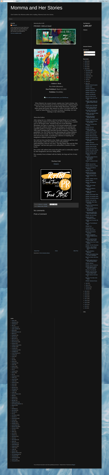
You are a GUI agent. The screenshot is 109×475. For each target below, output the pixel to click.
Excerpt (13, 367)
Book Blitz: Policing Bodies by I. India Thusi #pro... (91, 111)
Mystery (13, 405)
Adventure (14, 322)
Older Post (75, 250)
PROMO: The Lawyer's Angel (92, 119)
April (87, 283)
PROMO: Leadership (90, 88)
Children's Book (40, 206)
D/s (12, 358)
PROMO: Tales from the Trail (92, 144)
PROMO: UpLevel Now (91, 164)
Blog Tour (14, 340)
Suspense (14, 446)
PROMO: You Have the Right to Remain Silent (92, 114)
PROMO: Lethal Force (90, 92)
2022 (86, 68)
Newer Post (36, 250)
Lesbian (13, 390)
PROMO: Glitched (89, 263)
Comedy (13, 348)
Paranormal (14, 418)
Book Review (15, 341)
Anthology (14, 323)
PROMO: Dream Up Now (91, 146)
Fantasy (13, 371)
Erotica (13, 366)
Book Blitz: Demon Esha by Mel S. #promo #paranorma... (91, 158)
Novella (13, 416)
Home (10, 19)
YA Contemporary (15, 454)
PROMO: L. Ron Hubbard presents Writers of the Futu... (91, 248)
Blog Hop (14, 336)
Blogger (73, 464)
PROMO (45, 206)
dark (13, 359)
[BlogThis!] (52, 204)
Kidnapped (14, 389)
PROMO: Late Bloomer (91, 94)
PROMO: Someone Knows (91, 280)
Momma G (14, 25)
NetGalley (14, 408)
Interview (14, 387)
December (88, 70)
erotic (13, 364)
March (87, 285)
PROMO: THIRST (89, 180)
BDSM (13, 330)
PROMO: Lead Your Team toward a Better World (91, 272)
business (14, 343)
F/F (12, 369)
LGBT (13, 392)
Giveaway (14, 376)
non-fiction (14, 415)
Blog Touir (14, 338)
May (87, 83)
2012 (86, 308)
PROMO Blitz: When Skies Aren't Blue (91, 203)
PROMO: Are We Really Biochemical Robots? (91, 173)
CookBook (14, 351)
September (88, 75)
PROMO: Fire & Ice (90, 127)
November (88, 72)
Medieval (14, 397)
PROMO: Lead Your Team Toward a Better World (91, 239)
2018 (86, 296)
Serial (13, 438)
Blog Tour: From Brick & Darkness (91, 168)
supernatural (14, 444)
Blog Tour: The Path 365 (91, 270)
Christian (14, 346)
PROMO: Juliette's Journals (91, 178)
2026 (86, 61)
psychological (15, 425)
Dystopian (14, 363)
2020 (86, 293)
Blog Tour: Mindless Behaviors (90, 252)
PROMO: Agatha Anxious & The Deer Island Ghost (91, 261)
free (12, 374)
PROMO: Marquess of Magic (92, 165)
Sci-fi (13, 433)
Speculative (14, 439)
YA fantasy (14, 456)
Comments (87, 54)
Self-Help (14, 436)
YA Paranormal (15, 457)
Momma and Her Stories (36, 7)
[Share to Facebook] (55, 204)
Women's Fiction (15, 452)
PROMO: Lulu (89, 226)
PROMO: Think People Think (92, 194)
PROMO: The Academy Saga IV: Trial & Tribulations (92, 255)
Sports (13, 441)
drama (13, 361)
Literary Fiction (15, 394)
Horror (13, 384)
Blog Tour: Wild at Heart (91, 96)
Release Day (14, 426)
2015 (86, 302)
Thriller (13, 447)
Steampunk (14, 442)
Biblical (13, 333)
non (12, 413)
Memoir (13, 398)
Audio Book (14, 327)
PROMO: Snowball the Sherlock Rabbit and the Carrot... (91, 236)
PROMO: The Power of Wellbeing (90, 192)
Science (13, 434)
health (13, 380)
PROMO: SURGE (89, 170)
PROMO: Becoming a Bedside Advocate (90, 117)
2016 (86, 300)
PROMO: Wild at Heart (90, 230)
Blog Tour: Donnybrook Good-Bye (91, 232)
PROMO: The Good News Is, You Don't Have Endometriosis (92, 209)
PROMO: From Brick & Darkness (90, 189)
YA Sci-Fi (14, 459)
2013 (86, 306)
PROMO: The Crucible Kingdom (90, 186)
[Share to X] (53, 204)
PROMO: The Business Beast (92, 198)
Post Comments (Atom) (45, 253)
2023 (86, 66)
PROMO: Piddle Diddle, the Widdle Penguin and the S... (91, 102)
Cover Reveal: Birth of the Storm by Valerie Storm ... (92, 213)
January (88, 288)
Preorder (14, 421)
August (87, 77)
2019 (86, 295)
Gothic (13, 377)
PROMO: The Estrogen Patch (92, 196)
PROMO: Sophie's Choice (91, 132)
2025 (86, 63)
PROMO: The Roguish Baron (92, 137)
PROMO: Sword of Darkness (92, 265)
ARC (13, 325)
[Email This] (50, 204)
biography (14, 335)
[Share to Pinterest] (56, 204)
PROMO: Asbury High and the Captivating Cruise (91, 108)
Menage (13, 400)
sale (13, 429)
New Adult (14, 410)
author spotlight (15, 328)
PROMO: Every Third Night (91, 105)
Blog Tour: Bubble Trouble (91, 152)
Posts (86, 52)
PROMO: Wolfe (89, 87)
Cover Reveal (15, 353)
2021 (86, 291)
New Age (14, 412)
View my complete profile (16, 33)
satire (13, 431)
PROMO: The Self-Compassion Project (91, 130)
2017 (86, 298)
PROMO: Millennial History (91, 135)
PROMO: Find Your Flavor (91, 148)
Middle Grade (15, 402)
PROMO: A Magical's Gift (91, 90)
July (87, 79)
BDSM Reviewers (15, 332)
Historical (14, 382)
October (87, 74)
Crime (13, 356)
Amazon (56, 164)
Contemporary (15, 350)
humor (13, 385)
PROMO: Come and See (91, 200)
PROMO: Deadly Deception (92, 85)
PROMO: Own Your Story (91, 215)
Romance (14, 428)
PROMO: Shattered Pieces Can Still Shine (91, 122)
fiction (13, 372)
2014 (86, 304)
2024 (86, 65)
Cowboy (13, 354)
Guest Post (14, 379)
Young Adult (14, 460)
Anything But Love (90, 228)
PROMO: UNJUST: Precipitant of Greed (90, 218)
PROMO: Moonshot (90, 142)
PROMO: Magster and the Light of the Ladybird (91, 267)
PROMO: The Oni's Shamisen (92, 245)
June (87, 81)
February (88, 287)
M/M (13, 395)
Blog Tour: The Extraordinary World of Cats (92, 206)
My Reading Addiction (16, 403)
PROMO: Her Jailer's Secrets (92, 150)
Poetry (13, 420)
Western (13, 451)
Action (13, 320)
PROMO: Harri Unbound (91, 134)
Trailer (13, 449)
